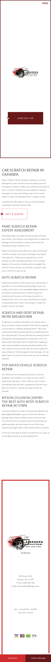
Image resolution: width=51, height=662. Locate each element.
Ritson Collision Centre (25, 81)
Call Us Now (12, 658)
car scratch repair (31, 289)
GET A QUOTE (14, 214)
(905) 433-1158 (25, 118)
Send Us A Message (38, 658)
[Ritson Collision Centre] (25, 73)
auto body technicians (11, 414)
